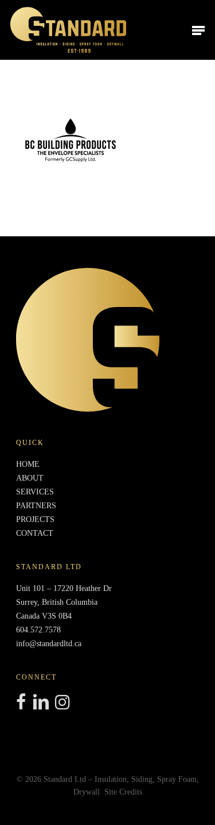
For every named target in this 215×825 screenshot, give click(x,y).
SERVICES (35, 492)
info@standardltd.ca (48, 643)
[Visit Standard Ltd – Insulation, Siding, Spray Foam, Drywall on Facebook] (21, 703)
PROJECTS (35, 519)
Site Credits (123, 792)
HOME (28, 464)
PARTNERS (36, 505)
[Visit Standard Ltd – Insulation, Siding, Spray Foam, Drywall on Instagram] (62, 703)
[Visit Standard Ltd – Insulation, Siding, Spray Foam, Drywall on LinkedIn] (40, 703)
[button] (198, 30)
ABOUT (30, 478)
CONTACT (34, 533)
